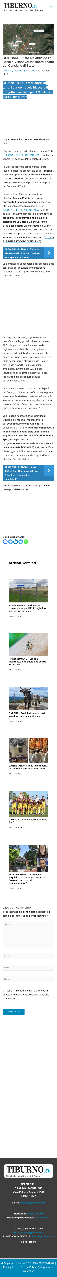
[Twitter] (10, 541)
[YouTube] (30, 1242)
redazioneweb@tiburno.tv (28, 1232)
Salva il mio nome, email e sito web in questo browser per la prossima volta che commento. (26, 994)
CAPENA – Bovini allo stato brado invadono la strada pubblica (27, 714)
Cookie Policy (28, 1267)
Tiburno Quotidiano (24, 70)
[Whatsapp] (26, 541)
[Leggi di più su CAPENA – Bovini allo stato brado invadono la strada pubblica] (28, 698)
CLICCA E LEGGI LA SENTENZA (21, 210)
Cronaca (7, 70)
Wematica (28, 1271)
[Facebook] (5, 541)
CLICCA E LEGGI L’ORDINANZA (22, 155)
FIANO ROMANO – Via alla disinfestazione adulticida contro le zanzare (27, 661)
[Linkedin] (15, 541)
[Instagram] (34, 1242)
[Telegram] (20, 541)
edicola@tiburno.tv (43, 1236)
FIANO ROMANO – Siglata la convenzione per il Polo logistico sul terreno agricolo (27, 608)
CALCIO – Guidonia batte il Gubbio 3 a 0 (28, 821)
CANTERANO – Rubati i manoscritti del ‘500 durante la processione (28, 767)
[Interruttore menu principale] (51, 7)
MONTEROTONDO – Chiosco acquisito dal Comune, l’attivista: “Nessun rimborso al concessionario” (27, 878)
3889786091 (35, 1213)
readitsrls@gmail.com (32, 1202)
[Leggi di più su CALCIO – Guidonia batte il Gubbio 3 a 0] (28, 803)
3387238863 (42, 1217)
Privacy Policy (11, 1267)
